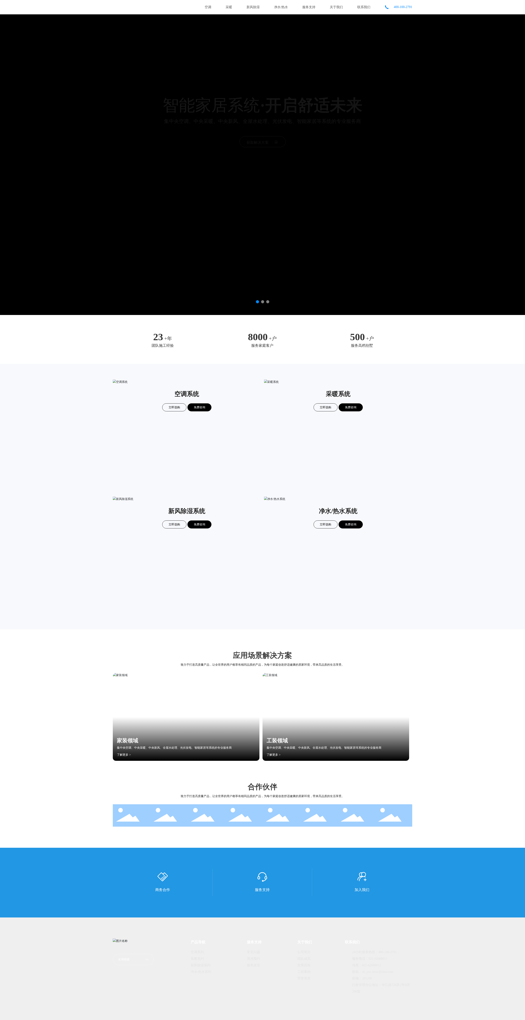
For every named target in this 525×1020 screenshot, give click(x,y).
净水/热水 (281, 7)
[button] (257, 301)
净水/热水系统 (338, 511)
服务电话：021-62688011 (370, 958)
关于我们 (336, 7)
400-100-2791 (402, 7)
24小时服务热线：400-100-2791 (374, 952)
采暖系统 (338, 393)
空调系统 (187, 393)
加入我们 (362, 890)
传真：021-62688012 (366, 965)
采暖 (229, 7)
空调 (208, 7)
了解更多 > (124, 754)
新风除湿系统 (186, 511)
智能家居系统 (262, 105)
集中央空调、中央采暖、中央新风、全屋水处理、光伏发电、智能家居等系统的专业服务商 (174, 747)
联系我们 (363, 7)
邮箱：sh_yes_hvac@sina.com (372, 971)
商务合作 (162, 890)
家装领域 (127, 741)
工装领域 (277, 741)
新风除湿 (253, 7)
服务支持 (308, 7)
